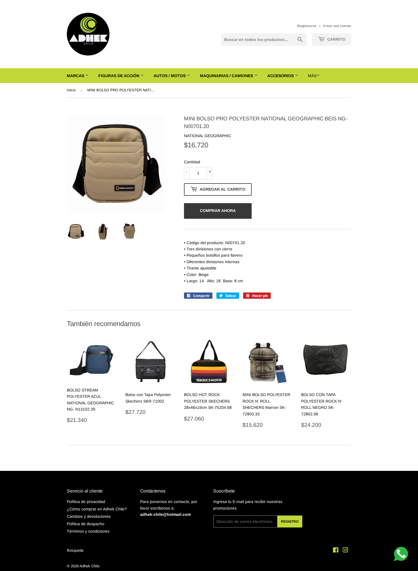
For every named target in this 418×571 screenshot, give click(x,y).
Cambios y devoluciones (89, 516)
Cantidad (192, 162)
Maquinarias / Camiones (227, 75)
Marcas (76, 75)
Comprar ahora (218, 210)
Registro (290, 521)
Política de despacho (85, 523)
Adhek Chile (90, 566)
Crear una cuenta (337, 26)
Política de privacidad (86, 501)
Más (312, 75)
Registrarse (306, 26)
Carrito (335, 39)
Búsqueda (75, 550)
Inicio (71, 90)
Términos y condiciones (88, 531)
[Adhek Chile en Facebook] (336, 551)
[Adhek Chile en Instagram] (345, 551)
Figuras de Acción (119, 75)
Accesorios (281, 75)
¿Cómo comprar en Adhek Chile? (97, 509)
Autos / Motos (170, 75)
